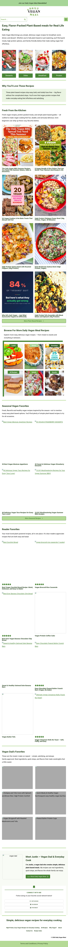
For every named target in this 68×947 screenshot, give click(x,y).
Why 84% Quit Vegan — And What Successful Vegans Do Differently (14, 315)
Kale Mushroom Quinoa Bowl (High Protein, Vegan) (48, 267)
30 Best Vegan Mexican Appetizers (15, 464)
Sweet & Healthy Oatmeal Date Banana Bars (16, 686)
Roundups (54, 345)
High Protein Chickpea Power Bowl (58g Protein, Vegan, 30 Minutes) (49, 219)
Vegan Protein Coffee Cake (45, 635)
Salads (34, 372)
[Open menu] (66, 19)
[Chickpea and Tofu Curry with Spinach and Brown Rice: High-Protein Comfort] (17, 802)
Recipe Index (38, 931)
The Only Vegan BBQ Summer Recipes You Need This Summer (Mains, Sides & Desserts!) (16, 170)
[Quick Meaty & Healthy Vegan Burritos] (50, 802)
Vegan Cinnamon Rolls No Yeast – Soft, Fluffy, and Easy (49, 740)
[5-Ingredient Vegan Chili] (17, 777)
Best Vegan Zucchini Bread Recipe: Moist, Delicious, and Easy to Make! (17, 588)
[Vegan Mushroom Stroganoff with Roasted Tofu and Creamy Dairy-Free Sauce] (17, 828)
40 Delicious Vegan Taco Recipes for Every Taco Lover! (17, 513)
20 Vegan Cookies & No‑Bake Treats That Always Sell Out (17, 219)
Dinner (34, 345)
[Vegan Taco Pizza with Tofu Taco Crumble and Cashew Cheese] (50, 777)
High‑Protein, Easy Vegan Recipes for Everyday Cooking (22, 927)
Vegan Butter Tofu (8, 737)
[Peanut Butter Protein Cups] (50, 828)
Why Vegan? (53, 927)
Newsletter (42, 3)
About (60, 927)
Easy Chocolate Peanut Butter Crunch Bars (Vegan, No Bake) (49, 689)
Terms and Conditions (28, 944)
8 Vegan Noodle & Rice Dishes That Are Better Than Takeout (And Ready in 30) (49, 169)
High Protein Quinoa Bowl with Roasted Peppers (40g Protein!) (16, 267)
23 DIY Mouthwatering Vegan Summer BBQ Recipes (49, 513)
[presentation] (17, 145)
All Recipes (13, 372)
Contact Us (29, 931)
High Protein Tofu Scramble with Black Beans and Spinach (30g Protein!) (49, 315)
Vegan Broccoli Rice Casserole (46, 587)
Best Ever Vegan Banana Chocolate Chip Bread (17, 639)
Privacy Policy (43, 944)
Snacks (54, 372)
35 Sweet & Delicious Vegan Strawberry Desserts (49, 464)
